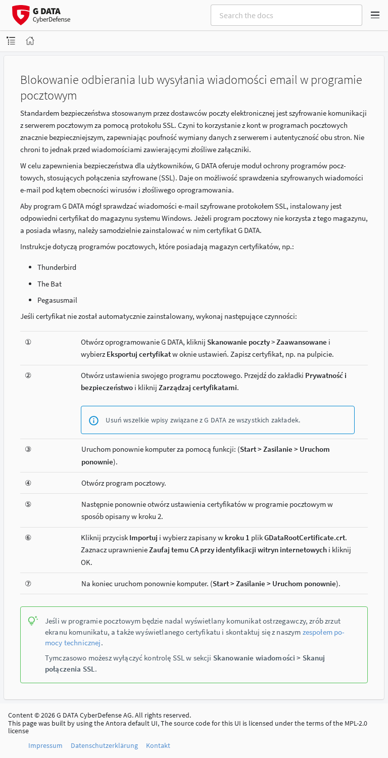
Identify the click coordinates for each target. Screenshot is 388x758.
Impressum (45, 745)
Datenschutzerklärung (104, 745)
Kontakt (158, 745)
